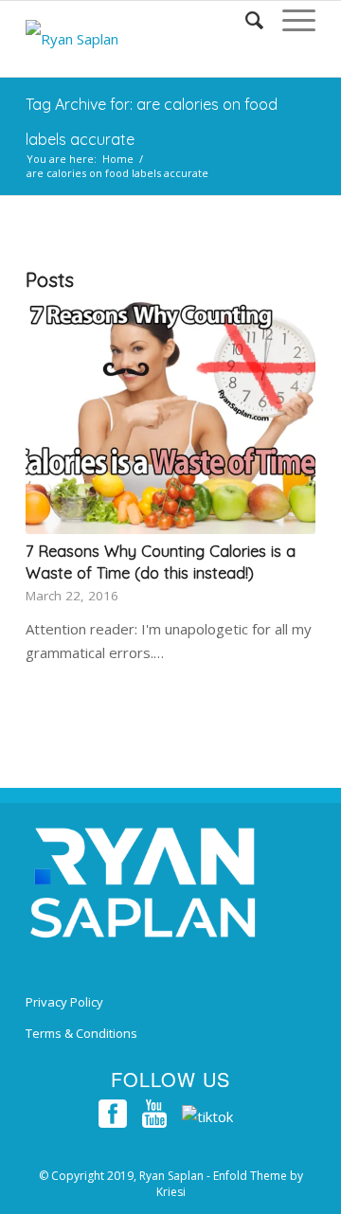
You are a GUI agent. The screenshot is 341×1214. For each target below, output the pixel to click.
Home (118, 159)
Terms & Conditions (81, 1033)
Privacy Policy (64, 1001)
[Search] (244, 20)
